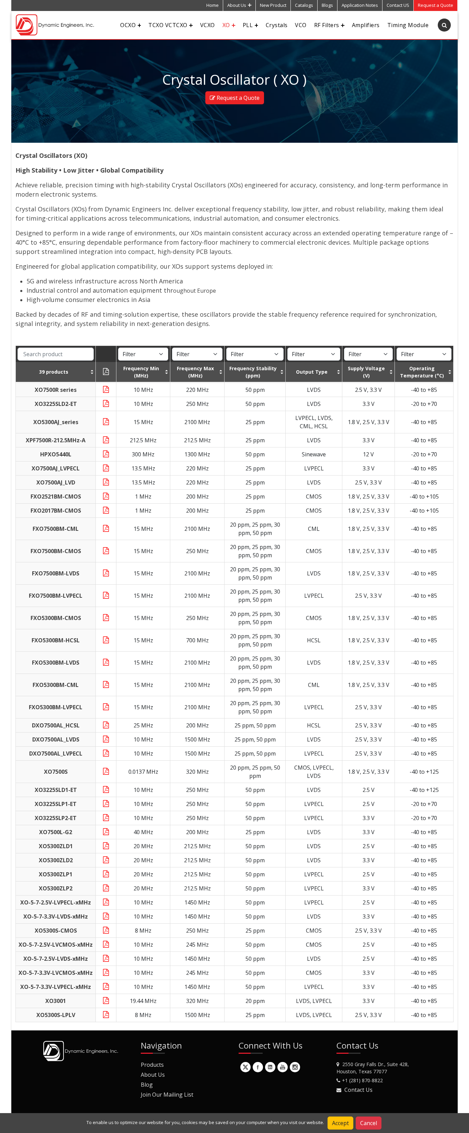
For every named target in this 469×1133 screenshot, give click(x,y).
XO (226, 25)
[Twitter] (245, 1067)
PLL (248, 25)
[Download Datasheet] (106, 390)
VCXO (207, 25)
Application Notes (360, 5)
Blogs (327, 5)
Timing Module (407, 25)
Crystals (277, 25)
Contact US (398, 5)
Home (212, 5)
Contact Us (358, 1090)
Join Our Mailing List (167, 1094)
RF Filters (326, 25)
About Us (236, 5)
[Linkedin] (270, 1067)
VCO (300, 25)
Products (152, 1064)
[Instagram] (295, 1067)
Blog (147, 1084)
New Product (273, 5)
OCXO (128, 25)
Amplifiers (366, 25)
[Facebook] (258, 1067)
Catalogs (304, 5)
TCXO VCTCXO (167, 25)
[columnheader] (56, 372)
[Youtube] (282, 1067)
